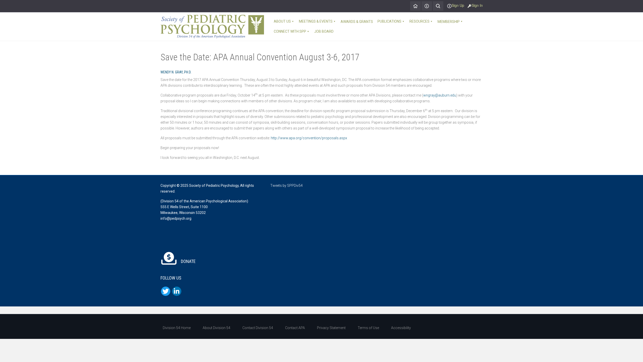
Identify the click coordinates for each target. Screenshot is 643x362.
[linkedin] (176, 291)
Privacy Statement (331, 328)
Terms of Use (368, 328)
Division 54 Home (177, 328)
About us (282, 21)
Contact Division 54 (257, 328)
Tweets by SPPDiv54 (286, 186)
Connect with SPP (290, 31)
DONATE (188, 261)
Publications (389, 21)
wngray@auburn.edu (439, 95)
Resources (419, 21)
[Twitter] (165, 291)
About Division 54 (216, 328)
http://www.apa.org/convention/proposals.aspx (309, 138)
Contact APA (295, 328)
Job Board (324, 31)
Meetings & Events (316, 21)
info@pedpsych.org (175, 218)
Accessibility (401, 328)
